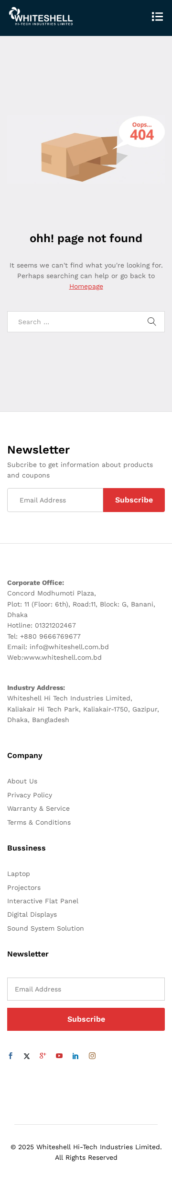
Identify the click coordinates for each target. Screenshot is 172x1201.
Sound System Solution (45, 928)
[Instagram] (92, 1056)
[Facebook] (10, 1056)
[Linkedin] (75, 1056)
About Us (22, 781)
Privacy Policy (29, 795)
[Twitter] (27, 1056)
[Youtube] (59, 1056)
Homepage (86, 286)
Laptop (18, 873)
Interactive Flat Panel (42, 901)
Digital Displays (32, 914)
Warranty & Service (38, 808)
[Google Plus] (43, 1056)
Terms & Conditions (39, 822)
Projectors (24, 887)
